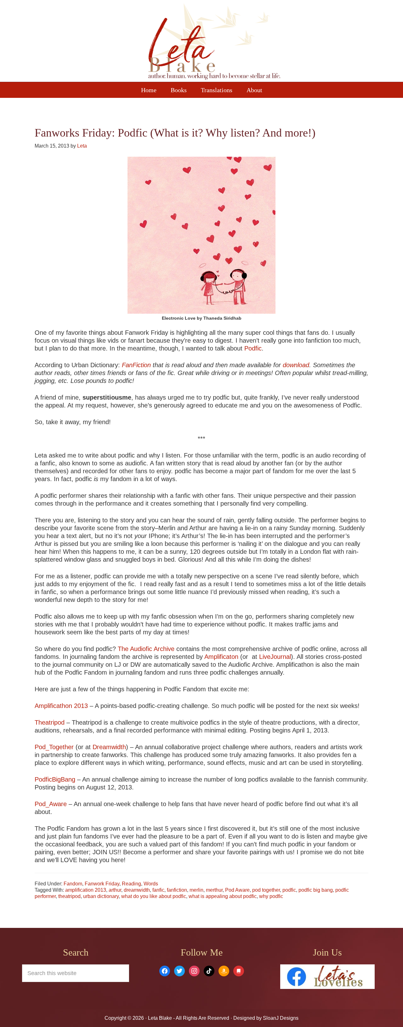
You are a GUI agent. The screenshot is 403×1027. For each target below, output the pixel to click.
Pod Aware (237, 890)
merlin (196, 890)
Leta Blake (214, 42)
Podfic (253, 348)
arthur (115, 890)
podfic (289, 890)
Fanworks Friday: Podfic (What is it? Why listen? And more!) (175, 132)
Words (151, 883)
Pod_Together (54, 747)
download (296, 365)
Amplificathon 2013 (61, 705)
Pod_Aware (52, 803)
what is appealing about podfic (223, 896)
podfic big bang (315, 890)
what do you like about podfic (153, 896)
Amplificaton (221, 656)
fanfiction (177, 890)
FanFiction (136, 365)
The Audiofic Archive (146, 648)
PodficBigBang (56, 779)
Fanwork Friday (102, 883)
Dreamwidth (109, 747)
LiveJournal (275, 656)
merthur (214, 890)
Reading (131, 883)
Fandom (73, 883)
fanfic (158, 890)
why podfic (271, 896)
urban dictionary (101, 896)
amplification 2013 (85, 890)
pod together (266, 890)
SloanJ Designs (280, 1018)
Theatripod (50, 722)
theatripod (69, 896)
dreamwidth (137, 890)
